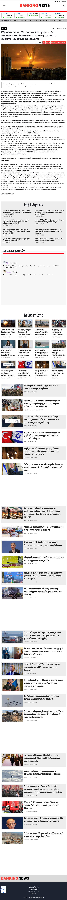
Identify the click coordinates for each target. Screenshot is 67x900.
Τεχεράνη (53, 42)
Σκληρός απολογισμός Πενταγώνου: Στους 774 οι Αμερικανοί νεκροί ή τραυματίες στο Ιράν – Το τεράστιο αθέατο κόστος (43, 714)
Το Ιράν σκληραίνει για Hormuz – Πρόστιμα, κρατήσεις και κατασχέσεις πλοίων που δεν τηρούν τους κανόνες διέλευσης (8, 373)
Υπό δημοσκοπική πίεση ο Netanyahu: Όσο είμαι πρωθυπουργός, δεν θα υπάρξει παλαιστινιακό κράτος (59, 373)
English (64, 1)
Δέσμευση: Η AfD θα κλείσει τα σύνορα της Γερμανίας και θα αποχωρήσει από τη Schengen (43, 544)
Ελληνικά (57, 1)
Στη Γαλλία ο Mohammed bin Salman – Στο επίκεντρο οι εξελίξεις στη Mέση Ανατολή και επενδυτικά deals (42, 758)
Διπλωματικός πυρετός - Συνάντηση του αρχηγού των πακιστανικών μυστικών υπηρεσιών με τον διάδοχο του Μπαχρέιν (43, 651)
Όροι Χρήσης (33, 887)
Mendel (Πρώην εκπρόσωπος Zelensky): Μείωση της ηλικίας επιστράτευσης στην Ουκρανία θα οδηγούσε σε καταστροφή (48, 231)
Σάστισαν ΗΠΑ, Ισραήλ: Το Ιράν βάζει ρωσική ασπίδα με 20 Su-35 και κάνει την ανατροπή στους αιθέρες (49, 221)
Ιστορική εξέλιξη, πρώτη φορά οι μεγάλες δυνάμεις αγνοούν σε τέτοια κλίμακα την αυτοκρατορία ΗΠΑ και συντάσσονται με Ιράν (16, 231)
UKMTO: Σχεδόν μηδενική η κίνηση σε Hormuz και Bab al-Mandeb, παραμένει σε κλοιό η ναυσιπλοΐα (49, 240)
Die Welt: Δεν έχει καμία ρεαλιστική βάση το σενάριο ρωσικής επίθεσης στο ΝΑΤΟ (41, 698)
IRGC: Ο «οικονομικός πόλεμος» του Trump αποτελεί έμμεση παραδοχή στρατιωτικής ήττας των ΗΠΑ (43, 591)
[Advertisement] (33, 492)
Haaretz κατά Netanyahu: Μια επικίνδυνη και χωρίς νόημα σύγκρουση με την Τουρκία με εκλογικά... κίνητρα (24, 373)
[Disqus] (33, 282)
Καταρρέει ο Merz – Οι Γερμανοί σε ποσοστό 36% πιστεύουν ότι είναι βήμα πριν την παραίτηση (43, 820)
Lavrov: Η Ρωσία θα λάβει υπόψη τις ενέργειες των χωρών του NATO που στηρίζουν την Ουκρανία (42, 667)
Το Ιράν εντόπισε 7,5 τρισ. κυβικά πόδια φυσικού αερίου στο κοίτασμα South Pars (43, 835)
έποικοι (63, 42)
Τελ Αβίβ (58, 42)
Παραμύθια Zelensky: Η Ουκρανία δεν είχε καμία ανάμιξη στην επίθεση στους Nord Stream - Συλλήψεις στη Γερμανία (43, 683)
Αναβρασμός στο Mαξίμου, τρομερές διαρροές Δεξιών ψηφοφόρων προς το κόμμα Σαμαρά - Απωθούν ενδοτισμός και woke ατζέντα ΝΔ (16, 222)
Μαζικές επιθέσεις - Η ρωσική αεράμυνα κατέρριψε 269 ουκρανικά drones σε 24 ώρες (42, 773)
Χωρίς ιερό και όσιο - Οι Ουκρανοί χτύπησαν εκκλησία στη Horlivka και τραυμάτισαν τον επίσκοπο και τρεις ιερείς (41, 373)
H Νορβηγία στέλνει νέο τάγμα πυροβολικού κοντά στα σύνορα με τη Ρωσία (58, 352)
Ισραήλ (48, 42)
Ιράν (44, 42)
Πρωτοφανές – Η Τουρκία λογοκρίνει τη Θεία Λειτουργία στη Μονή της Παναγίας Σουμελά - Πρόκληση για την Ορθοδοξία (42, 403)
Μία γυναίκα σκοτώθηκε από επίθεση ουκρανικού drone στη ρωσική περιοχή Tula (44, 559)
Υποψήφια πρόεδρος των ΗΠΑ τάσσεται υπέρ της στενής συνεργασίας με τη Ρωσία (43, 529)
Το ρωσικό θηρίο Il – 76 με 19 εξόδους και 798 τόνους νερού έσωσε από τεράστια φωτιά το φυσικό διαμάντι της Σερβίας (42, 635)
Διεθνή (4, 28)
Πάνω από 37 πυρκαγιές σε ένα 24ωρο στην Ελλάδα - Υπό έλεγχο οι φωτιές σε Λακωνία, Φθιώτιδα (41, 805)
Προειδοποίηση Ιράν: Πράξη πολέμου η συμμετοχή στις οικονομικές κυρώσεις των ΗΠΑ (16, 240)
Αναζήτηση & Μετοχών (64, 6)
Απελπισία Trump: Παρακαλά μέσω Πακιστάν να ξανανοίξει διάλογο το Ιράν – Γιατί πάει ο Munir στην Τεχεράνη (43, 575)
